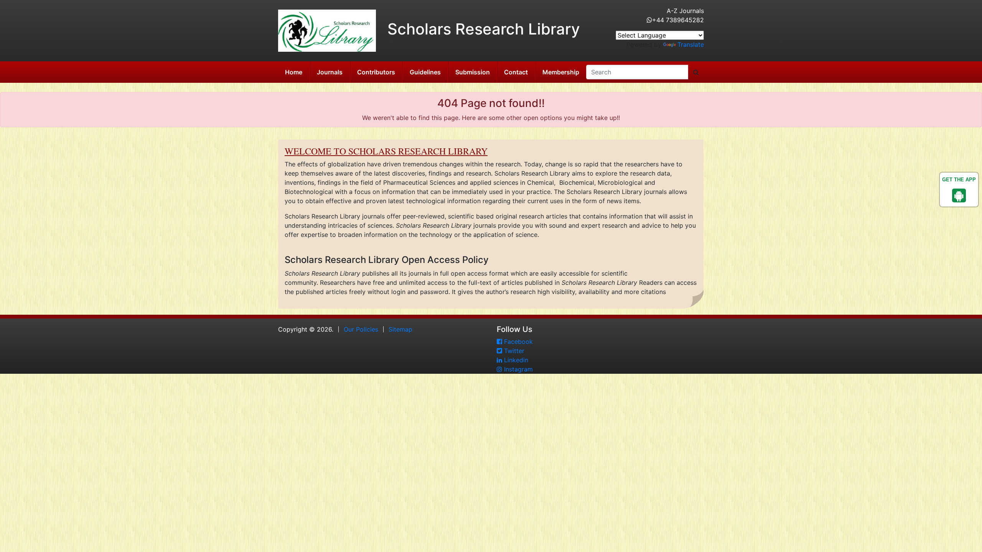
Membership (560, 72)
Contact (516, 72)
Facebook (517, 341)
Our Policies (361, 329)
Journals (330, 72)
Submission (472, 72)
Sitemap (400, 329)
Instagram (517, 369)
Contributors (376, 72)
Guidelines (425, 72)
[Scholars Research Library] (327, 30)
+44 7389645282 (678, 20)
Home (293, 72)
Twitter (513, 351)
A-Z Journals (685, 11)
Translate (690, 44)
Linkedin (515, 360)
